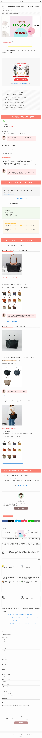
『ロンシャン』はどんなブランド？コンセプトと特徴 (15, 97)
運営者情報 (21, 722)
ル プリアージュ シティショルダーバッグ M (14, 104)
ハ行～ (5, 650)
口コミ (28, 705)
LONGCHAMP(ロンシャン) (21, 198)
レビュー (20, 705)
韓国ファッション (6, 689)
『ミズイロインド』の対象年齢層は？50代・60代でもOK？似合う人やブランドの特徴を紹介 (19, 623)
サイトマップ (26, 734)
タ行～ (5, 646)
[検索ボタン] (41, 1)
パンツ (4, 667)
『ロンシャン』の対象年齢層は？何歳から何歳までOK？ (16, 94)
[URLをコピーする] (37, 521)
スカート (4, 664)
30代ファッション (6, 676)
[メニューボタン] (1, 1)
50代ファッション (6, 681)
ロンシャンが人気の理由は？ (12, 95)
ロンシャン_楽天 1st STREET (9, 194)
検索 (39, 559)
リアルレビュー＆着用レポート (9, 695)
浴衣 (4, 669)
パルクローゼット (9, 705)
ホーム (10, 734)
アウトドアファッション (7, 693)
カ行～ (5, 641)
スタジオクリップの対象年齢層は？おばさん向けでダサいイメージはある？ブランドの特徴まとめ (20, 617)
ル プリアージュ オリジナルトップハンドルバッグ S (16, 105)
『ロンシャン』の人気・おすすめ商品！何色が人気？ (15, 101)
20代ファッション (6, 674)
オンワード (3, 705)
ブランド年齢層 (15, 705)
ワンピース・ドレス (6, 659)
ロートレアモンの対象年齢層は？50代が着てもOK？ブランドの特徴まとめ (15, 626)
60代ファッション (6, 684)
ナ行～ (5, 648)
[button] (5, 521)
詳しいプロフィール (21, 508)
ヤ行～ (5, 655)
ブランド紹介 (5, 637)
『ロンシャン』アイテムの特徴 (12, 99)
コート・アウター (6, 662)
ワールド (24, 705)
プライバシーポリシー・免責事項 (17, 734)
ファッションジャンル (7, 686)
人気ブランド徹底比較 (7, 634)
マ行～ (5, 652)
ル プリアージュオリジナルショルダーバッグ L (15, 102)
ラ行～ (5, 657)
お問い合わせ (31, 734)
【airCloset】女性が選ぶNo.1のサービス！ (20, 83)
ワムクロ (21, 1)
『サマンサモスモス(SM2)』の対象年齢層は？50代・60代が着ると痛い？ (15, 620)
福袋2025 (5, 698)
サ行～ (5, 643)
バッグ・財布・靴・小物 (7, 671)
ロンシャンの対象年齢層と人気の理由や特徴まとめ (15, 107)
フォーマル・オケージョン (8, 691)
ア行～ (5, 639)
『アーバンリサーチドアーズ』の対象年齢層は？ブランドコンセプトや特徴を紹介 (17, 614)
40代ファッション (6, 679)
